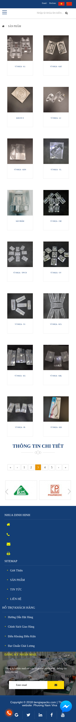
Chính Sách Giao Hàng (21, 626)
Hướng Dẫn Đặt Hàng (20, 617)
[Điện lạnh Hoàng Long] (21, 489)
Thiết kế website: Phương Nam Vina (45, 704)
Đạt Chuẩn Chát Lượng (21, 645)
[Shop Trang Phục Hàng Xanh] (55, 489)
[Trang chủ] (3, 26)
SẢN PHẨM (14, 26)
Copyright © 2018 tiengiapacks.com (33, 702)
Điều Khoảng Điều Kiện (22, 636)
